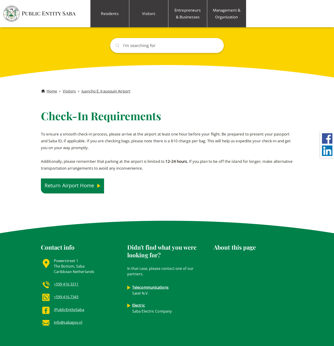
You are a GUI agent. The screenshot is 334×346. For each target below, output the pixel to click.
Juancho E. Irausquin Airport (106, 91)
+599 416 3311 (66, 284)
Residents (110, 13)
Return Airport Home (70, 185)
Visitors (148, 13)
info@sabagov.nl (68, 322)
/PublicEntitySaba (69, 309)
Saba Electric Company (152, 308)
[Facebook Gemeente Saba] (327, 138)
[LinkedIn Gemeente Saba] (327, 150)
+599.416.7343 (66, 296)
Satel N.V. (150, 290)
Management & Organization (226, 14)
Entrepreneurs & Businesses (187, 14)
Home (52, 91)
